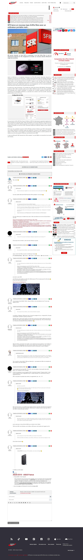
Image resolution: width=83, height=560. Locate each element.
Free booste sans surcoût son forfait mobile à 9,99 (65, 133)
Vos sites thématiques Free (61, 183)
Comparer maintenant (64, 69)
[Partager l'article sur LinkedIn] (48, 157)
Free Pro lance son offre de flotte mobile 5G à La (65, 134)
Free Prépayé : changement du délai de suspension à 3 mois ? (63, 158)
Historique (38, 255)
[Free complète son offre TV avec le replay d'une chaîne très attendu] (55, 94)
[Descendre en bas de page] (33, 177)
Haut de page (70, 550)
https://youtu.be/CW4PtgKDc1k (19, 282)
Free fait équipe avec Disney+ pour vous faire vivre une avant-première (23, 16)
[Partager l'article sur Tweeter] (42, 157)
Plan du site (58, 544)
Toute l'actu (20, 555)
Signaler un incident (69, 209)
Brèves (50, 15)
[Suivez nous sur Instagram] (48, 539)
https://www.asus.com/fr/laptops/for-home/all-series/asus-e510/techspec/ (31, 212)
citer (29, 177)
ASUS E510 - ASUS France (23, 475)
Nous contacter (51, 544)
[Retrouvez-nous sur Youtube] (27, 539)
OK (72, 9)
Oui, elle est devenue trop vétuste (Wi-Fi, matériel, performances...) (63, 245)
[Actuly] (56, 200)
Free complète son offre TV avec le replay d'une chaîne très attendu (66, 94)
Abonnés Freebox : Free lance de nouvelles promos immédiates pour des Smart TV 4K (26, 18)
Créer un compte (56, 10)
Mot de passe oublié (68, 10)
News (50, 20)
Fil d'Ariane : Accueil (12, 555)
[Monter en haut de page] (35, 177)
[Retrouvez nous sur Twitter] (34, 539)
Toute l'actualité (13, 13)
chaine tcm (58, 158)
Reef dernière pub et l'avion (61, 162)
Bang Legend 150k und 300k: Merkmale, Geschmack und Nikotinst (63, 155)
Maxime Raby (25, 157)
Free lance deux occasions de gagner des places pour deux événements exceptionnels (26, 22)
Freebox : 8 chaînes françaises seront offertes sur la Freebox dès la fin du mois (65, 232)
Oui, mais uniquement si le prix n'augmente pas (65, 246)
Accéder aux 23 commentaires (30, 167)
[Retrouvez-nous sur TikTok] (19, 539)
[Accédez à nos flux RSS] (11, 539)
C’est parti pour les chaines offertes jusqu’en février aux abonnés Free (65, 230)
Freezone (56, 7)
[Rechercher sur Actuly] (73, 201)
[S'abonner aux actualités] (50, 157)
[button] (9, 503)
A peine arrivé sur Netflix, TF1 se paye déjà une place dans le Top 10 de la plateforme (66, 225)
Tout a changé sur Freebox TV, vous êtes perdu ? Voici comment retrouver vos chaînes (26, 20)
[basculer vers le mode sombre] (60, 3)
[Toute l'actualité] (49, 13)
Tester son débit (45, 255)
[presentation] (9, 503)
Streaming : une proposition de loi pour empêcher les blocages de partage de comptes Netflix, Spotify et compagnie (66, 89)
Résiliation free (58, 163)
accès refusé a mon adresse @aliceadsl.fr (64, 159)
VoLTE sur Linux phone (60, 161)
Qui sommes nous (42, 544)
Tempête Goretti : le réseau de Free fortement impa (65, 130)
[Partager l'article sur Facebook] (45, 157)
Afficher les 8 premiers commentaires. (30, 174)
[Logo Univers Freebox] (12, 2)
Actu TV (56, 222)
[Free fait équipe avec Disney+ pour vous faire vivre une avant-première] (55, 80)
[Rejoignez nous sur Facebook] (42, 539)
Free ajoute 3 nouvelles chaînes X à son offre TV (66, 233)
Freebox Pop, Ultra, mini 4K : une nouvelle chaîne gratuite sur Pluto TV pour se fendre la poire (66, 82)
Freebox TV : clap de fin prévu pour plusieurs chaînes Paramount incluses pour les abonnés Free (65, 237)
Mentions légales (33, 544)
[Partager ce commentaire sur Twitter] (32, 177)
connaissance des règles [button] (25, 493)
